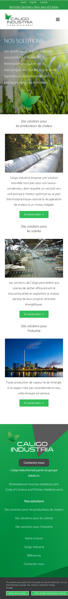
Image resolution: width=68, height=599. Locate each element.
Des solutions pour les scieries (34, 518)
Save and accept (17, 593)
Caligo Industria (34, 547)
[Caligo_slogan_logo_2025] (19, 14)
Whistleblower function (24, 484)
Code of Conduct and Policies (24, 489)
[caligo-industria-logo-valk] (31, 432)
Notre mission (34, 538)
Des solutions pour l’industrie (34, 527)
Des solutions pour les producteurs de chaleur (34, 509)
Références (34, 555)
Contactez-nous (34, 564)
